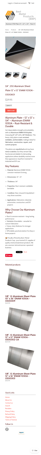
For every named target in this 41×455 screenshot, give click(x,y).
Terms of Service (11, 420)
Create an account (20, 3)
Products (13, 30)
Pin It (25, 252)
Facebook (7, 429)
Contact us (9, 403)
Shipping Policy (10, 417)
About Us (8, 400)
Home (7, 397)
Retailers (8, 408)
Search (7, 406)
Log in (10, 3)
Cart (32, 3)
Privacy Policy (10, 411)
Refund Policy (10, 414)
